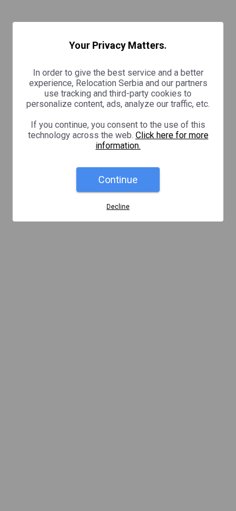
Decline (118, 207)
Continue (118, 179)
